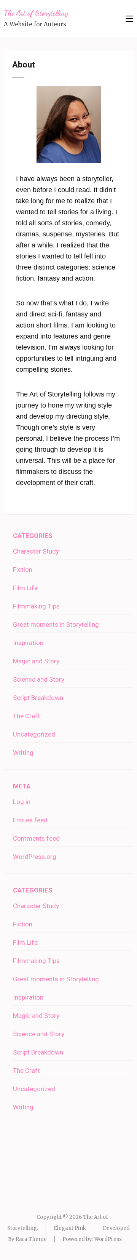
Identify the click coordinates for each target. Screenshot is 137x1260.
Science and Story (38, 679)
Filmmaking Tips (36, 606)
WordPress (108, 1239)
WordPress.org (34, 856)
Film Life (25, 588)
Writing (23, 752)
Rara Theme (31, 1239)
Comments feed (36, 838)
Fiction (22, 569)
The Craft (26, 716)
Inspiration (28, 643)
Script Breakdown (38, 697)
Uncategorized (34, 734)
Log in (21, 802)
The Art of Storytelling (36, 13)
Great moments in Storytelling (56, 624)
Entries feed (30, 820)
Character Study (36, 551)
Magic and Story (36, 661)
